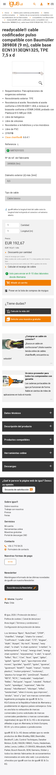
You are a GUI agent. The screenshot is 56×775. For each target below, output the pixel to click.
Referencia (10, 144)
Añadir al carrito (16, 283)
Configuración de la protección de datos (22, 627)
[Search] (34, 4)
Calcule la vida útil (22, 312)
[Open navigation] (4, 4)
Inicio (7, 13)
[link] (28, 312)
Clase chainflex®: (14, 137)
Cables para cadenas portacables (26, 13)
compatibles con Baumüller (43, 18)
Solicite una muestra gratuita (23, 320)
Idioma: (15, 599)
